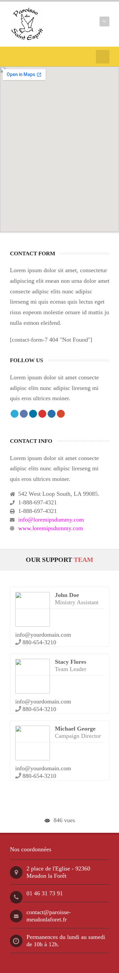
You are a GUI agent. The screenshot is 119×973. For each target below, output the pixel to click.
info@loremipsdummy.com (51, 519)
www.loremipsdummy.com (50, 528)
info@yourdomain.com (43, 634)
